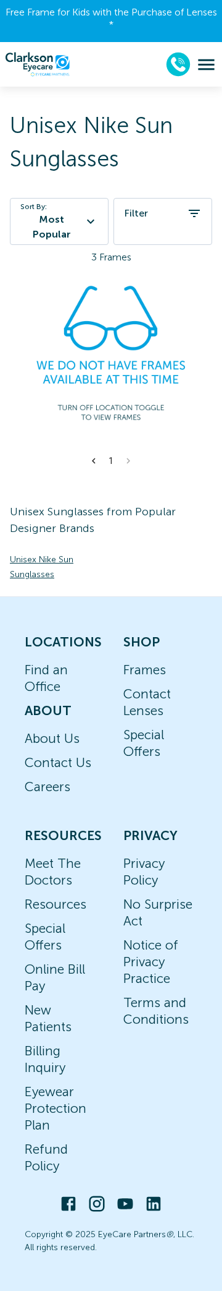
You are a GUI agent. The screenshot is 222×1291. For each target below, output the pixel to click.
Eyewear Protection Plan (55, 1108)
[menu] (206, 64)
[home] (37, 64)
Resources (55, 904)
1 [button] (111, 461)
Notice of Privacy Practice (150, 961)
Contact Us (58, 762)
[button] (94, 461)
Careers (47, 786)
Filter (136, 213)
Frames (144, 669)
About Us (52, 738)
